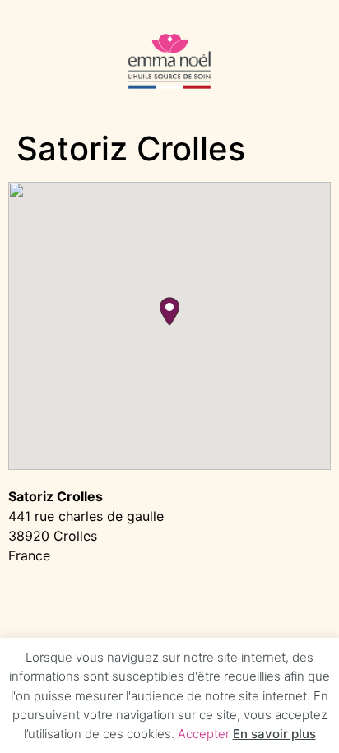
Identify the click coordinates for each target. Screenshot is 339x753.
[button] (169, 311)
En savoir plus (274, 733)
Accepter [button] (204, 733)
